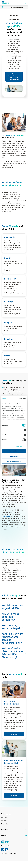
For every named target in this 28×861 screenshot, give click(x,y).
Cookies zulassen (14, 451)
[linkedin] (6, 849)
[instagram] (2, 849)
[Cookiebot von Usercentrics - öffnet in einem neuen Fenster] (19, 398)
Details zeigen (19, 446)
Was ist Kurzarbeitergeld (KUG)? (12, 607)
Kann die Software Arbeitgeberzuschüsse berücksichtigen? (12, 638)
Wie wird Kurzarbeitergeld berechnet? (12, 616)
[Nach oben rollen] (24, 857)
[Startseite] (2, 7)
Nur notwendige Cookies (14, 461)
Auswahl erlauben (14, 456)
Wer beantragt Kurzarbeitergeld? (12, 627)
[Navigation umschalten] (25, 2)
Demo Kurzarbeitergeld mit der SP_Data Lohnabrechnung (14, 76)
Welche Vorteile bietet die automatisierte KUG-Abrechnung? (12, 653)
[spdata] (5, 2)
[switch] (24, 430)
